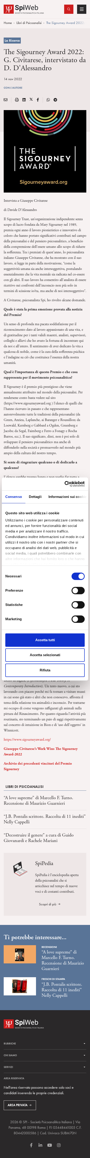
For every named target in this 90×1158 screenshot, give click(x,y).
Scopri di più (47, 904)
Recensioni (49, 947)
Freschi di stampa (53, 979)
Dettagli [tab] (35, 497)
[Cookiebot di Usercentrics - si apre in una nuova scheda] (65, 484)
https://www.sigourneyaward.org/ (27, 739)
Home (8, 23)
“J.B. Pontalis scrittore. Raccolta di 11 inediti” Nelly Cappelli (45, 819)
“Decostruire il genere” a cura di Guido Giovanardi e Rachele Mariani (39, 838)
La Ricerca (12, 40)
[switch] (78, 590)
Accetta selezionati (45, 655)
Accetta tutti (45, 640)
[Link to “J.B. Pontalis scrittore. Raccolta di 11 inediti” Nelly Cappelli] (20, 986)
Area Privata (17, 1105)
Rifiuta (45, 670)
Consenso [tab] (13, 497)
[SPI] (24, 8)
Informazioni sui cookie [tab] (67, 497)
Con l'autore (13, 87)
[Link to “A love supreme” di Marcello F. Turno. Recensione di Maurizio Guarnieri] (20, 954)
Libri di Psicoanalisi (29, 23)
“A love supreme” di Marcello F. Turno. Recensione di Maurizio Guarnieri (38, 800)
